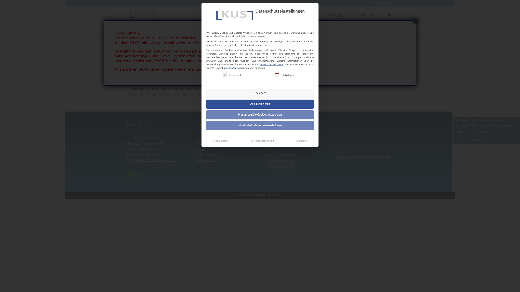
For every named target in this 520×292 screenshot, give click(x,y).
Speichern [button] (260, 93)
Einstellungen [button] (229, 68)
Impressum (302, 141)
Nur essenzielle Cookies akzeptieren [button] (260, 114)
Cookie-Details (220, 141)
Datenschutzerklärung (271, 64)
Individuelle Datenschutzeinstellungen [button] (260, 125)
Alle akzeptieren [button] (260, 104)
